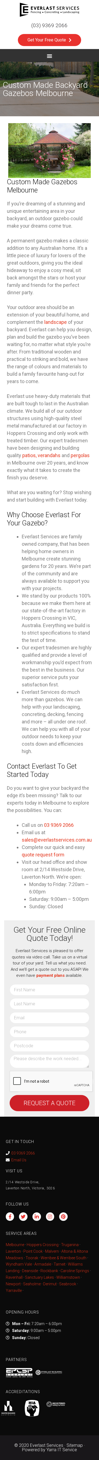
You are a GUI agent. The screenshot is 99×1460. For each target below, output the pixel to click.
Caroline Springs (75, 1271)
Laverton (13, 1251)
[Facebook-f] (10, 1216)
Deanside (30, 1271)
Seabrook (67, 1284)
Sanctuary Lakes (39, 1277)
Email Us (18, 1160)
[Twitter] (23, 1216)
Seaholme (32, 1284)
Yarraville (14, 1290)
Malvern (52, 1251)
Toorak (32, 1258)
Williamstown (68, 1277)
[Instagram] (50, 1216)
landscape (55, 322)
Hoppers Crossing (43, 1245)
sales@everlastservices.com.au (57, 840)
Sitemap (75, 1445)
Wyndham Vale (19, 1264)
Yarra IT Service (61, 1449)
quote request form (43, 855)
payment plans (50, 975)
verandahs (49, 455)
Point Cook (33, 1251)
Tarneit (59, 1264)
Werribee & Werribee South (63, 1258)
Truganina (70, 1245)
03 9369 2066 (23, 1153)
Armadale (42, 1264)
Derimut (50, 1284)
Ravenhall (14, 1277)
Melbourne (15, 1245)
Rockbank (49, 1271)
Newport (13, 1284)
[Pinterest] (63, 1216)
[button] (49, 56)
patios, (29, 455)
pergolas (80, 455)
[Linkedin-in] (36, 1216)
